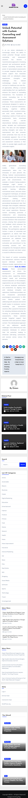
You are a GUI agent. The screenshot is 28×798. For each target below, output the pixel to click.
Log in (4, 691)
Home (3, 539)
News (3, 560)
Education (5, 502)
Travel (4, 597)
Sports (4, 589)
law (3, 556)
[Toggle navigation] (2, 6)
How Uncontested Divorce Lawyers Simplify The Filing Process (13, 780)
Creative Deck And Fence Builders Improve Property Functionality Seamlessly (12, 628)
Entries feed (5, 695)
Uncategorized (6, 601)
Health (5, 24)
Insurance (5, 547)
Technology (5, 593)
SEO (3, 572)
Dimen (8, 44)
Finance (4, 514)
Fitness (4, 519)
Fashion (4, 510)
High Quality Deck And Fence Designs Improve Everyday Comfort (12, 746)
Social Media (5, 580)
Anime (4, 477)
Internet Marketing (7, 552)
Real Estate (5, 568)
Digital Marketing (7, 498)
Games (4, 527)
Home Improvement (8, 543)
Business (4, 490)
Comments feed (7, 700)
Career (4, 494)
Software (5, 584)
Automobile (5, 482)
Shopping (5, 576)
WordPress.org (6, 704)
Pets (3, 564)
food (3, 523)
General (4, 531)
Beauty (4, 486)
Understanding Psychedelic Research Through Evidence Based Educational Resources (13, 409)
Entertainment (6, 506)
